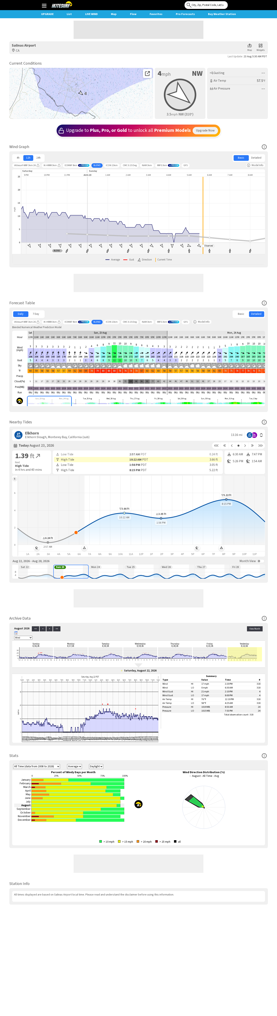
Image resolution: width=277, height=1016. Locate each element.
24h (38, 158)
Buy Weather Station (222, 14)
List (69, 14)
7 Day (36, 314)
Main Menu (44, 5)
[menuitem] (18, 158)
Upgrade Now (205, 130)
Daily (21, 314)
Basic (241, 158)
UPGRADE (47, 14)
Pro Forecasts (185, 14)
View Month (254, 628)
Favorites (156, 14)
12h (28, 158)
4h (18, 158)
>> (57, 628)
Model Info (257, 165)
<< (35, 628)
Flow (133, 14)
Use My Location (232, 4)
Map (114, 14)
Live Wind (91, 14)
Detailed (256, 158)
